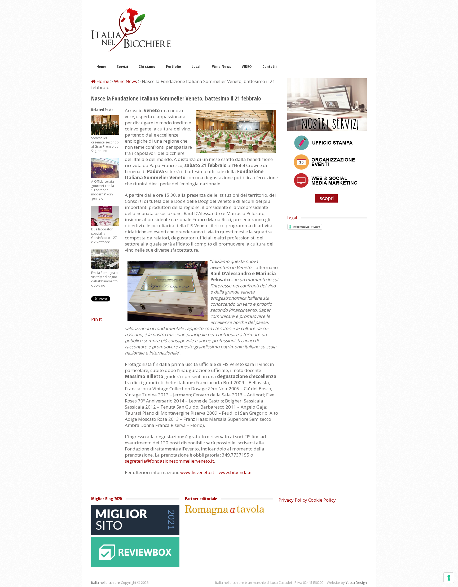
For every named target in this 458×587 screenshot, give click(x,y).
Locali (196, 66)
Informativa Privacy (306, 227)
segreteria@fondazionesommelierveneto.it (169, 461)
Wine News (221, 66)
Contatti (269, 66)
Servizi (122, 66)
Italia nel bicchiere (105, 582)
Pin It (96, 319)
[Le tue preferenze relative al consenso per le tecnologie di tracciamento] (449, 578)
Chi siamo (147, 66)
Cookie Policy (322, 500)
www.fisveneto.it (197, 472)
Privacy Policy (293, 500)
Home (101, 66)
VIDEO (247, 66)
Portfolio (173, 66)
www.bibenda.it (235, 472)
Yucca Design (356, 582)
